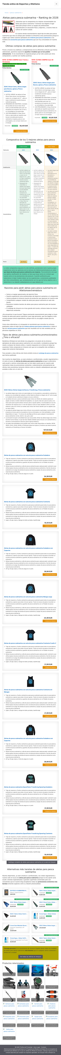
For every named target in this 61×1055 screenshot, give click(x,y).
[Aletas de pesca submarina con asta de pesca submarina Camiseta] (30, 493)
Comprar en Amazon (21, 131)
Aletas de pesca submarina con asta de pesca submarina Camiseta (27, 502)
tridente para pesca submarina (40, 37)
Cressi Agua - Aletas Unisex (47, 914)
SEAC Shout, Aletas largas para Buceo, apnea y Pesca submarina (44, 84)
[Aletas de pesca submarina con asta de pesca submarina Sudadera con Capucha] (30, 540)
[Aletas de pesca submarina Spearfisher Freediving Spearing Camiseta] (30, 825)
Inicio (6, 12)
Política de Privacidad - (27, 1047)
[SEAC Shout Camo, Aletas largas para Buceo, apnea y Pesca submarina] (16, 78)
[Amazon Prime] (25, 128)
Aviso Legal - (37, 1047)
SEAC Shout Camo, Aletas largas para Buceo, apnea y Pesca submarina (15, 89)
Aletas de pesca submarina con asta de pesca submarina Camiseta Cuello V (30, 643)
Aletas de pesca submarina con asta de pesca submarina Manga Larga (28, 597)
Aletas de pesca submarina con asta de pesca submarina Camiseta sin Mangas (28, 691)
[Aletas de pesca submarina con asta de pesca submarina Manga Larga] (30, 589)
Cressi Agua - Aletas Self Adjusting (19, 938)
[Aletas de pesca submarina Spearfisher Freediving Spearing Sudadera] (30, 779)
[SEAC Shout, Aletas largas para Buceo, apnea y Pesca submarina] (45, 74)
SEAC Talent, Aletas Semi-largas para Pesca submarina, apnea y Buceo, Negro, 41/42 (19, 914)
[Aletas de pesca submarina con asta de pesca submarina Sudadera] (30, 447)
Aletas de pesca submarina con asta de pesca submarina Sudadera (27, 455)
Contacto (43, 1047)
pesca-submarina (16, 12)
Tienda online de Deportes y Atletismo (21, 4)
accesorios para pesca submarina (21, 39)
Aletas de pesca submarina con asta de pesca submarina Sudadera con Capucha (28, 549)
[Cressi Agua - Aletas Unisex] (36, 916)
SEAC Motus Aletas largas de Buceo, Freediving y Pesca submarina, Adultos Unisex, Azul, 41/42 (19, 902)
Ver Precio (23, 261)
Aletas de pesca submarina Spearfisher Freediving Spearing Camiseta (28, 833)
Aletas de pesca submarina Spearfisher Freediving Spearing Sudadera (28, 787)
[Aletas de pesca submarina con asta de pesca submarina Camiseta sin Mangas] (30, 681)
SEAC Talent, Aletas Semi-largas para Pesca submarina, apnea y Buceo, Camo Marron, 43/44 (48, 938)
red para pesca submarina (16, 328)
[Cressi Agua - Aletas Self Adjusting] (6, 940)
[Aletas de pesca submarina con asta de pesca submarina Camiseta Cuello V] (30, 635)
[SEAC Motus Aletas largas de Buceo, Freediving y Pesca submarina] (30, 381)
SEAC (23, 150)
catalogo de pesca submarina (48, 353)
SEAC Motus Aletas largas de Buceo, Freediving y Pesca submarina (27, 390)
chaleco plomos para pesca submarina (37, 326)
